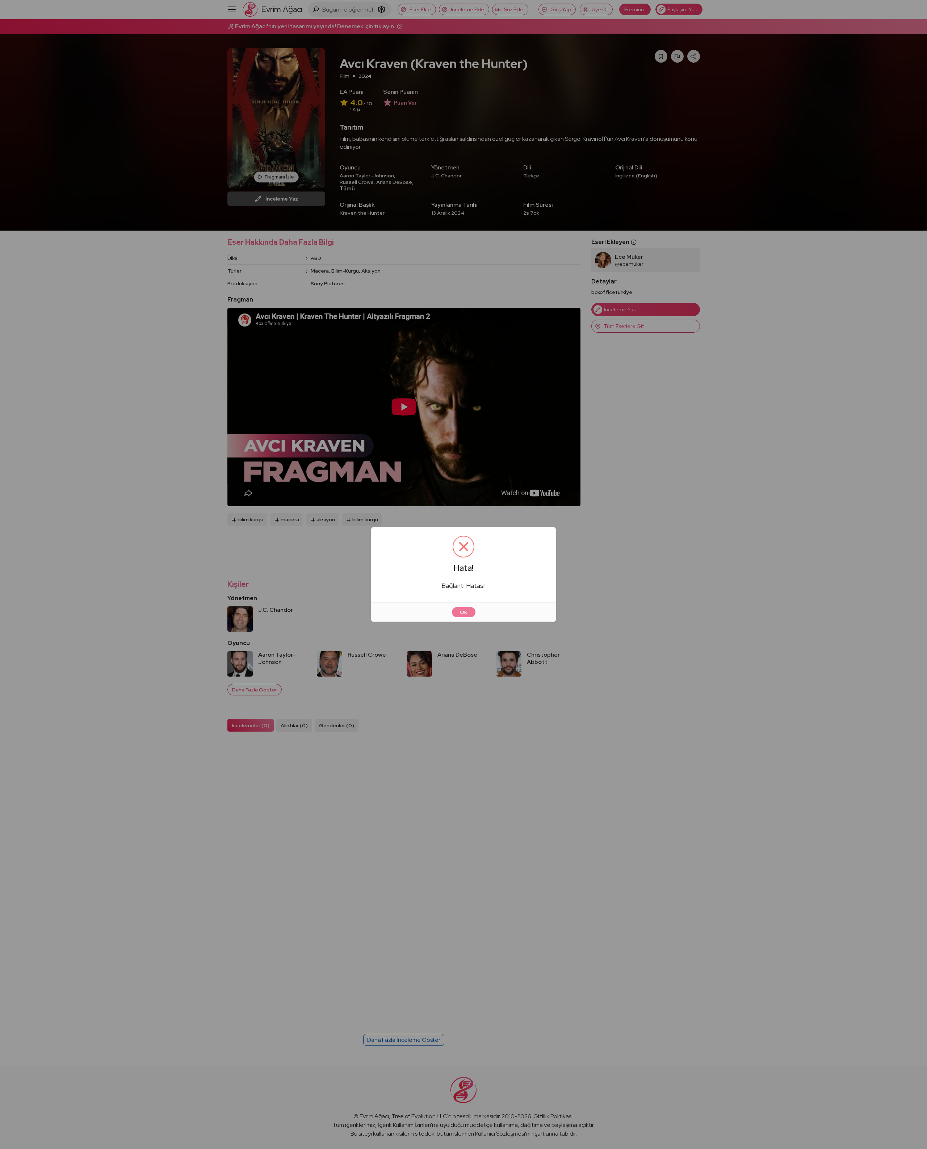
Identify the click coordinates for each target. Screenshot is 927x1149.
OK (463, 612)
